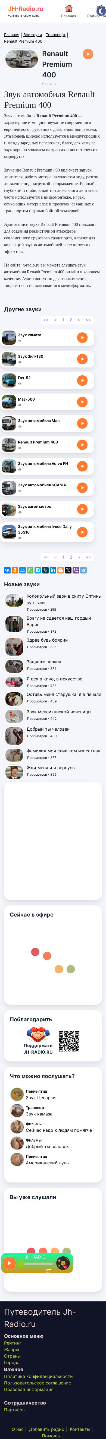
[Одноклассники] (15, 570)
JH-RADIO (35, 1257)
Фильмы (34, 1123)
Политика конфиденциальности (38, 1376)
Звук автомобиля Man (39, 420)
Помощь (51, 1435)
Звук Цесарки (41, 1097)
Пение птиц (36, 1091)
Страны (12, 1356)
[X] (68, 570)
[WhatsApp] (30, 570)
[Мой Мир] (22, 570)
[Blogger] (60, 570)
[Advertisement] (53, 841)
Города (12, 1362)
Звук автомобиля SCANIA (42, 485)
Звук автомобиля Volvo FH (43, 463)
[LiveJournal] (45, 570)
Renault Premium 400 (38, 442)
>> (88, 319)
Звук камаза (29, 334)
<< (46, 319)
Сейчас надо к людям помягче (59, 1130)
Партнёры (15, 1409)
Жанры (11, 1349)
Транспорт (56, 34)
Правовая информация (29, 1389)
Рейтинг (12, 1343)
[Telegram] (83, 570)
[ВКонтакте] (7, 570)
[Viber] (76, 570)
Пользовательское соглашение (37, 1383)
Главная (68, 16)
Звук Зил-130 (30, 356)
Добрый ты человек (47, 1146)
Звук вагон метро (34, 506)
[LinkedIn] (53, 570)
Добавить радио (46, 1429)
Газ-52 (24, 377)
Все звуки (32, 34)
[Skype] (38, 570)
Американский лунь (47, 1162)
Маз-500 (26, 399)
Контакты (80, 1429)
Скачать (49, 83)
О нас (18, 1429)
